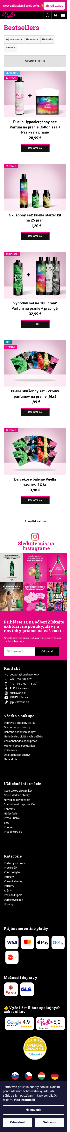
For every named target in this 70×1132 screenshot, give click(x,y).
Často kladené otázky (17, 795)
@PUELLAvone (19, 697)
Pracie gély (10, 867)
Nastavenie (33, 1110)
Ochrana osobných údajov (20, 732)
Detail (35, 324)
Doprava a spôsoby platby (19, 722)
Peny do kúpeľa (13, 895)
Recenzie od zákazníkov (18, 790)
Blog (6, 822)
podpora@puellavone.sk (24, 674)
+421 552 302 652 (21, 679)
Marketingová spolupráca (19, 745)
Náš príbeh (10, 813)
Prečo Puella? (12, 818)
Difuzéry (9, 876)
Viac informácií (24, 1100)
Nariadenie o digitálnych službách (24, 736)
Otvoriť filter (35, 61)
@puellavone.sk (19, 702)
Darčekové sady (13, 899)
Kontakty (9, 809)
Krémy (8, 890)
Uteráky (8, 904)
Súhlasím (49, 1122)
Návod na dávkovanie (17, 799)
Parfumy (9, 885)
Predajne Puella (13, 831)
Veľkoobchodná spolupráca (20, 741)
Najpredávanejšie (14, 39)
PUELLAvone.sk (19, 688)
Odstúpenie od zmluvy (17, 754)
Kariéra (8, 827)
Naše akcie (10, 759)
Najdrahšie (47, 39)
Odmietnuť (17, 1122)
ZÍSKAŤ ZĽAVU (54, 5)
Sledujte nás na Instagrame (36, 546)
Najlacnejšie (32, 39)
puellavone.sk (18, 692)
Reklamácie (11, 750)
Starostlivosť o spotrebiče (19, 804)
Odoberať (47, 651)
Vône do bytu (12, 872)
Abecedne (10, 47)
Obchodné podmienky (17, 727)
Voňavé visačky (13, 881)
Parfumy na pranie (15, 863)
